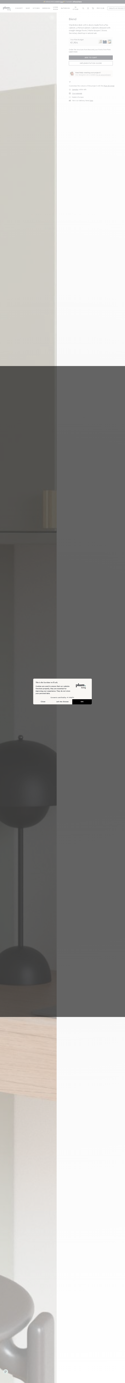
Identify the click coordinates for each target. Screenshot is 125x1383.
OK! (82, 702)
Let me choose (62, 702)
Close (43, 702)
